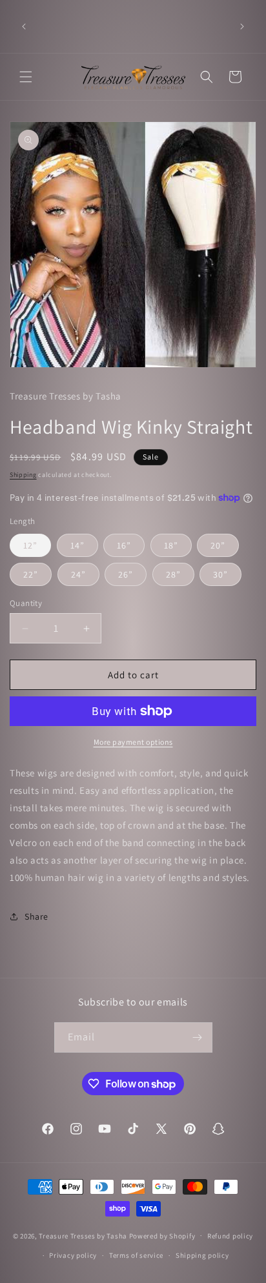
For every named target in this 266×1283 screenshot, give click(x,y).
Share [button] (36, 916)
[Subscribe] (197, 1037)
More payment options (133, 742)
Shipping (23, 474)
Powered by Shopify (162, 1235)
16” (124, 545)
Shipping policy (202, 1255)
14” (77, 545)
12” (30, 545)
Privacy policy (73, 1255)
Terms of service (136, 1255)
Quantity (26, 603)
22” (30, 574)
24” (78, 574)
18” (171, 545)
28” (173, 574)
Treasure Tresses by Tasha (83, 1235)
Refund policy (230, 1235)
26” (125, 574)
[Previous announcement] (24, 26)
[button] (26, 77)
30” (220, 574)
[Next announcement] (242, 26)
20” (217, 545)
